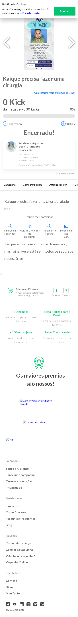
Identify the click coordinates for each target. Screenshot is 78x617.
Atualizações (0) (58, 184)
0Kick (71, 123)
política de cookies (30, 13)
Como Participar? (32, 184)
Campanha (10, 184)
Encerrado (15, 123)
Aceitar (65, 11)
